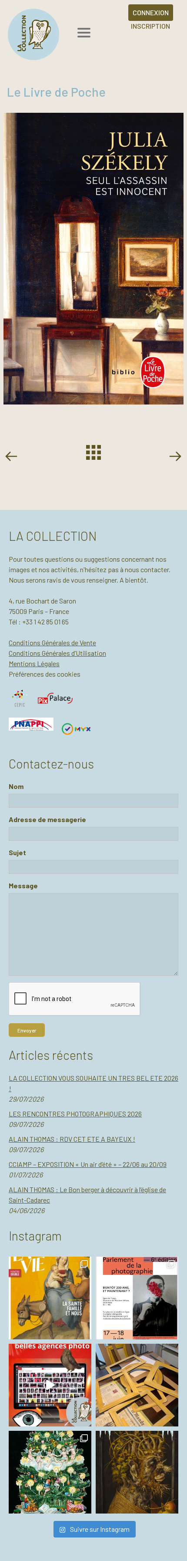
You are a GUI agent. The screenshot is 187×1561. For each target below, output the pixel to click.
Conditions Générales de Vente (52, 642)
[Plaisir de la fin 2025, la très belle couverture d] (50, 1298)
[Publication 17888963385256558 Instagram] (50, 1385)
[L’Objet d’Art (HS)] (13, 457)
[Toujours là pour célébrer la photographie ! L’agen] (137, 1298)
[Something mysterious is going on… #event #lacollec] (137, 1385)
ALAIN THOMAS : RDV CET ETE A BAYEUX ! (72, 1139)
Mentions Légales (34, 663)
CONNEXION (151, 12)
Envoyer (26, 1030)
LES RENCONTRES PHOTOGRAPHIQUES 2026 (75, 1113)
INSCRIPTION (150, 26)
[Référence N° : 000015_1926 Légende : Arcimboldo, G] (137, 1472)
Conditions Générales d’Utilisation (57, 653)
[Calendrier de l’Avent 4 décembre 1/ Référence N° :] (50, 1472)
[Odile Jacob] (175, 457)
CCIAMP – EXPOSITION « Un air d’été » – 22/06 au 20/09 (88, 1164)
